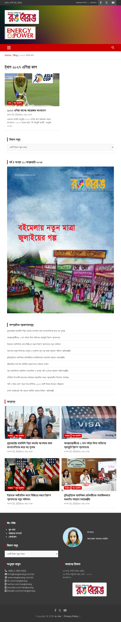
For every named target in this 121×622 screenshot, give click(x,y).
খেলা (9, 103)
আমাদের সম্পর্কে (81, 2)
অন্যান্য (11, 402)
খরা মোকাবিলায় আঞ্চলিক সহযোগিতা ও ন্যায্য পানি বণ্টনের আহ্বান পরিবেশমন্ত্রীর (37, 370)
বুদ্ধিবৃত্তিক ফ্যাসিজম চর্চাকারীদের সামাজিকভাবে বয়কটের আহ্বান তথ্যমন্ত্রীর (36, 357)
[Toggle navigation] (9, 47)
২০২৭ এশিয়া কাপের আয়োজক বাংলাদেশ (26, 110)
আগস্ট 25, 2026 (14, 451)
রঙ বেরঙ (58, 616)
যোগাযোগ (93, 2)
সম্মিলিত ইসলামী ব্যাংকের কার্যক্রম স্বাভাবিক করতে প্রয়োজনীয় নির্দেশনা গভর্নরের (38, 377)
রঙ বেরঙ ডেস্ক (26, 114)
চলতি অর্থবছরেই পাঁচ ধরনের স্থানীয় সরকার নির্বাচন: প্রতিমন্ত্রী (30, 390)
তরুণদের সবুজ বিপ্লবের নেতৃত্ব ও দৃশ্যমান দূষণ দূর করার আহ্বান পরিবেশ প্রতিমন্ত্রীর (39, 350)
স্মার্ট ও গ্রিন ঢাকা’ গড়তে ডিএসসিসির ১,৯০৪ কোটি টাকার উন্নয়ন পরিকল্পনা (35, 384)
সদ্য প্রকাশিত (18, 103)
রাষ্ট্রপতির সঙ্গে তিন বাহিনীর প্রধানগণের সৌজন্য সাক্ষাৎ (28, 364)
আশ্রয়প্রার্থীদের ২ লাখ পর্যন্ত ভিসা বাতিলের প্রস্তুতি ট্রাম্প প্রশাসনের (33, 337)
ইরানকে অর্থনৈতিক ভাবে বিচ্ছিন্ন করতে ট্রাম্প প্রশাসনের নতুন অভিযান (34, 344)
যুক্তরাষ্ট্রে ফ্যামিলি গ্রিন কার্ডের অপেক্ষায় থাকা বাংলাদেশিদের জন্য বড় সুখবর (36, 330)
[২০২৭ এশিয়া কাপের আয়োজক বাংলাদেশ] (32, 89)
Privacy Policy (71, 616)
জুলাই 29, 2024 (13, 114)
